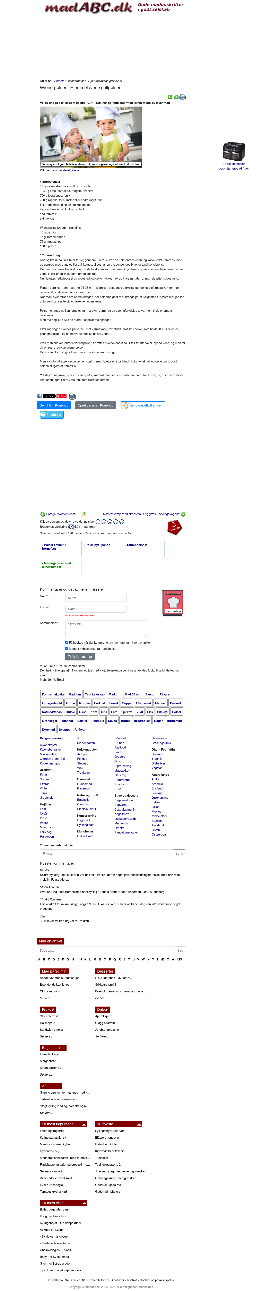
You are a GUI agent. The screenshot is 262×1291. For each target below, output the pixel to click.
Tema (43, 793)
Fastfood (120, 747)
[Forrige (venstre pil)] (170, 96)
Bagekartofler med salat (56, 1178)
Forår (43, 774)
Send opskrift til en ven (146, 405)
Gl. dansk (46, 797)
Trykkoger (84, 772)
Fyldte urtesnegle (51, 1184)
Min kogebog (48, 754)
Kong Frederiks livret (53, 1216)
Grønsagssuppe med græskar (115, 1178)
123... (180, 959)
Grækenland (160, 797)
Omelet (119, 828)
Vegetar (157, 768)
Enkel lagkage (49, 1054)
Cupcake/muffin (125, 809)
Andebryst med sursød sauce (59, 977)
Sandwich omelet (51, 1029)
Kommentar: (49, 623)
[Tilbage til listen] (84, 514)
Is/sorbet (120, 738)
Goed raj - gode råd (108, 1184)
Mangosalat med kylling (55, 1144)
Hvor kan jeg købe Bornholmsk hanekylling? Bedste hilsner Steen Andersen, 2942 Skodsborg (102, 891)
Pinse (43, 818)
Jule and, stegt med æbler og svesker (120, 1171)
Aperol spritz (103, 1016)
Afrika (155, 779)
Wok (80, 768)
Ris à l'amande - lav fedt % (113, 977)
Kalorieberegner (50, 749)
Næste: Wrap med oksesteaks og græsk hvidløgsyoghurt (141, 514)
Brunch (119, 743)
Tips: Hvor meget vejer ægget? (60, 1270)
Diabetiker (158, 763)
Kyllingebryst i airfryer (109, 1130)
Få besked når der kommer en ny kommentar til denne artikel (109, 642)
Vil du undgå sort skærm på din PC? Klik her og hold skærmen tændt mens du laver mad (105, 102)
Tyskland (158, 825)
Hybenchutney (49, 1151)
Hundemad (84, 783)
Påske (44, 822)
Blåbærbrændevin (107, 1137)
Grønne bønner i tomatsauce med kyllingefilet (65, 1092)
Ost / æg (120, 775)
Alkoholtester (48, 745)
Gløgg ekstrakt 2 (106, 1022)
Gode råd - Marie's (107, 1191)
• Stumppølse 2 (136, 545)
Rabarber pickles (106, 1144)
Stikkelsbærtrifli (105, 984)
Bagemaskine (123, 800)
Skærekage (159, 738)
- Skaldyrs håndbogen (54, 1236)
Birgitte (44, 870)
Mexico (156, 811)
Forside (59, 80)
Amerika (157, 783)
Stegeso (82, 763)
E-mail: (45, 607)
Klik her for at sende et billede (59, 170)
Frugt (117, 752)
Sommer (46, 779)
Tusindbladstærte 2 (108, 1164)
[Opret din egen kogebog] (172, 603)
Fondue (82, 758)
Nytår (43, 813)
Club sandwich (50, 991)
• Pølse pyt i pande (97, 545)
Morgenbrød (48, 1061)
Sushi (118, 789)
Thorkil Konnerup (51, 899)
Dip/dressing (122, 765)
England (157, 788)
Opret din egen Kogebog (95, 405)
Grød (117, 761)
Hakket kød (85, 836)
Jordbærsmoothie (107, 1029)
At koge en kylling (51, 1229)
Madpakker (122, 770)
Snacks (119, 784)
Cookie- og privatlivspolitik (157, 1280)
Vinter (44, 788)
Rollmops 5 (47, 1022)
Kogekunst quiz (50, 763)
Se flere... (46, 998)
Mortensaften (86, 743)
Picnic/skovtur (86, 808)
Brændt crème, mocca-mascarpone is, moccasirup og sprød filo (120, 991)
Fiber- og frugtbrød (52, 1130)
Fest (43, 808)
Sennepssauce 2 (51, 1171)
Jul (79, 738)
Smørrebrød (122, 779)
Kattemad (83, 788)
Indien (156, 802)
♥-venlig (157, 758)
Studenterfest (49, 1016)
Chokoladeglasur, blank (55, 1250)
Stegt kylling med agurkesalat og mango (65, 1106)
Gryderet (120, 756)
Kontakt (132, 1280)
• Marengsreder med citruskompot (56, 565)
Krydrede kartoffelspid (109, 1151)
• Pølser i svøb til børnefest (54, 547)
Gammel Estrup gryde (55, 1263)
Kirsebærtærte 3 (51, 1067)
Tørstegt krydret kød (53, 1191)
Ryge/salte (84, 820)
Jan (42, 916)
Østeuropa (159, 834)
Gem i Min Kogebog (54, 405)
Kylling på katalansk (53, 1137)
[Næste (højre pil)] (176, 96)
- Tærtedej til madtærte (55, 1243)
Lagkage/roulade (125, 818)
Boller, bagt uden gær (54, 1209)
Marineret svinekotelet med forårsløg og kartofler (65, 1157)
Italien (155, 806)
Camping (83, 804)
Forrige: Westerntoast (60, 514)
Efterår (44, 783)
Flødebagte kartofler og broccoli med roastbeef (65, 1164)
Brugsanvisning (51, 738)
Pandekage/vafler (126, 832)
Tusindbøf (101, 1157)
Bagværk (120, 804)
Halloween (47, 836)
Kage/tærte (121, 814)
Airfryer (82, 754)
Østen (156, 830)
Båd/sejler (83, 799)
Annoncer (117, 1280)
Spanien (157, 820)
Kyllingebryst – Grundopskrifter (60, 1223)
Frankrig (157, 793)
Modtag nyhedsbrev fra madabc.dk (92, 648)
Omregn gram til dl (52, 758)
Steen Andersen (50, 887)
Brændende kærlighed (54, 984)
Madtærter (121, 823)
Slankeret (158, 754)
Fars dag (46, 832)
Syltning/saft (85, 824)
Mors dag (46, 827)
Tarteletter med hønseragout (58, 1099)
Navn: (44, 596)
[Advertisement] (113, 45)
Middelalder (159, 816)
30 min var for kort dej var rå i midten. (65, 920)
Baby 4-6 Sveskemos (54, 1256)
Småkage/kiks (161, 743)
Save (63, 395)
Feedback (53, 414)
